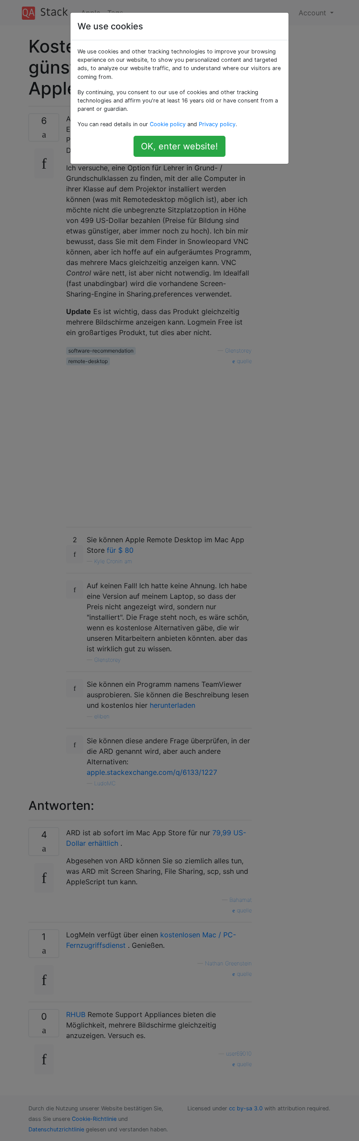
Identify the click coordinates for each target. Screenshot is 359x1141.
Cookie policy (168, 124)
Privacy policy (217, 124)
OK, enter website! (179, 146)
